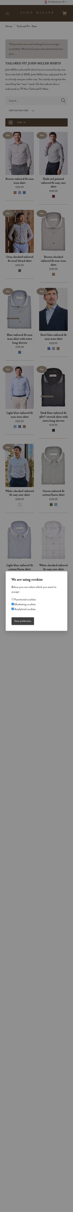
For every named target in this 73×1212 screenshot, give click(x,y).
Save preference (22, 621)
